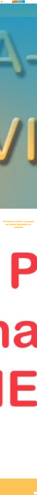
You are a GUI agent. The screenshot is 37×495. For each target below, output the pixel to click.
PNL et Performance (8, 491)
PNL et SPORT (13, 491)
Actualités (3, 491)
